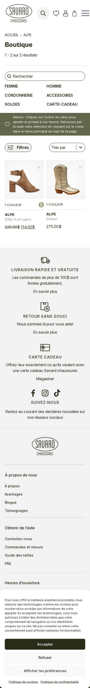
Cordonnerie (19, 95)
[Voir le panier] (75, 13)
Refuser (45, 657)
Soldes (12, 104)
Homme (54, 86)
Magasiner (45, 378)
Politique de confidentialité (60, 682)
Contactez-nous (18, 539)
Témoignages (16, 510)
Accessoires (60, 95)
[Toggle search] (43, 13)
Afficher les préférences (45, 670)
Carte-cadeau (62, 104)
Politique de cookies (23, 682)
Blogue (11, 502)
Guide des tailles (19, 555)
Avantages (14, 494)
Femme (11, 86)
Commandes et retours (24, 547)
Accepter (45, 644)
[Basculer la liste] (80, 147)
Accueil (11, 35)
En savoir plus (45, 291)
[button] (39, 167)
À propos (12, 486)
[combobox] (62, 147)
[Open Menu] (85, 13)
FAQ (8, 563)
